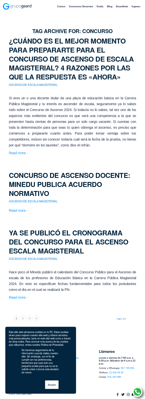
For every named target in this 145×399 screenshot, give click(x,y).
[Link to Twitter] (123, 394)
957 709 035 (127, 368)
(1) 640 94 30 (116, 372)
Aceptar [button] (52, 384)
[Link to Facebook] (117, 394)
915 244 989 (114, 376)
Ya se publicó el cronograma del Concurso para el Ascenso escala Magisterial (68, 242)
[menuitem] (61, 6)
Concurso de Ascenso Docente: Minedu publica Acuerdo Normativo (69, 184)
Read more (17, 153)
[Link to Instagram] (128, 394)
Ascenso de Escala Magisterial (33, 84)
